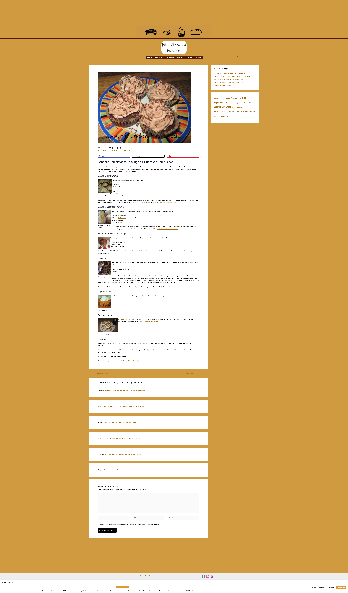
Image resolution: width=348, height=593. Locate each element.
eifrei (244, 97)
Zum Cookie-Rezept (123, 587)
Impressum (152, 576)
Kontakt (127, 576)
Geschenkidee (242, 102)
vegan (239, 111)
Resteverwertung (241, 107)
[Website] (183, 518)
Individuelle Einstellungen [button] (318, 587)
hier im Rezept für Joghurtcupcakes (161, 295)
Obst (228, 107)
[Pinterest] (207, 576)
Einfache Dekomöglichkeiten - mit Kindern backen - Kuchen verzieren (124, 406)
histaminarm (219, 107)
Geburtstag (233, 103)
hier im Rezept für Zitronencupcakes (167, 229)
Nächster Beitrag (189, 373)
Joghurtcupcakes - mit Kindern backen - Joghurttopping (120, 422)
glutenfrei (249, 102)
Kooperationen (134, 576)
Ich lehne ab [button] (331, 587)
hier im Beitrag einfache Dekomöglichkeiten (131, 361)
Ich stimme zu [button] (341, 587)
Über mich (189, 57)
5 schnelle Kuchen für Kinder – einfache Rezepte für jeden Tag (232, 76)
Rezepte (149, 57)
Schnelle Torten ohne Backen (222, 85)
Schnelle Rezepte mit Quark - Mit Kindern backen (118, 470)
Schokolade (139, 151)
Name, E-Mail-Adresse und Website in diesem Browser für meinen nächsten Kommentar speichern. (129, 524)
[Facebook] (203, 576)
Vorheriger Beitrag (102, 373)
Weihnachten (249, 112)
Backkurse (180, 57)
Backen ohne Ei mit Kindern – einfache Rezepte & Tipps (230, 73)
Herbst (253, 102)
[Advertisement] (54, 12)
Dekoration (132, 151)
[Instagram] (212, 576)
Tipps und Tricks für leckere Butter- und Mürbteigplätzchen (231, 79)
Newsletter (198, 57)
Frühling (226, 102)
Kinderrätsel (170, 57)
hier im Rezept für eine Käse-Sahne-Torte (164, 202)
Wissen (216, 116)
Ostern (234, 107)
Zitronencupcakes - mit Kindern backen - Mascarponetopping (122, 438)
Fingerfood (218, 102)
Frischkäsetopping (126, 319)
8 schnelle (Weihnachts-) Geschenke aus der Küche (229, 82)
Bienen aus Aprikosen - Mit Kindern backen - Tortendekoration (122, 454)
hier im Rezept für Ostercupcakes (148, 321)
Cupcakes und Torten (122, 151)
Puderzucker (122, 218)
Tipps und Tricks (159, 57)
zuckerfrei (224, 116)
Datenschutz (144, 576)
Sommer (232, 112)
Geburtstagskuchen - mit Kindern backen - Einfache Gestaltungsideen (124, 390)
